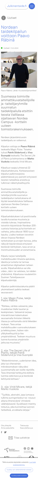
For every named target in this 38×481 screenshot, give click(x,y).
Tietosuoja (24, 426)
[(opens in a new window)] (1, 432)
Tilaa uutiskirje (22, 438)
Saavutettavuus (26, 428)
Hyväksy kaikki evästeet (19, 475)
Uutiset (12, 18)
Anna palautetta (7, 428)
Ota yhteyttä (6, 426)
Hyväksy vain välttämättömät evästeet (19, 470)
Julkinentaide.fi (17, 6)
